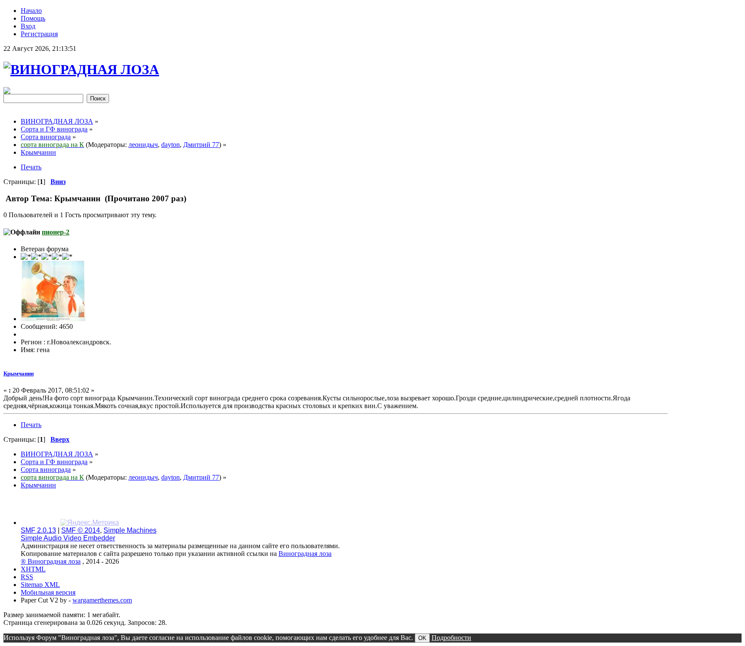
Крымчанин (18, 373)
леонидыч (143, 144)
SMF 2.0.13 (38, 530)
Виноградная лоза (305, 553)
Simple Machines (130, 530)
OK (422, 638)
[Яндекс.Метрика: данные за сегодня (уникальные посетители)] (89, 523)
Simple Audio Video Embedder (68, 538)
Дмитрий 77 (201, 144)
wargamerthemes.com (102, 600)
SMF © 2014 (80, 530)
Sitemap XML (40, 584)
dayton (170, 144)
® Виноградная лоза (51, 561)
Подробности (451, 637)
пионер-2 (55, 232)
